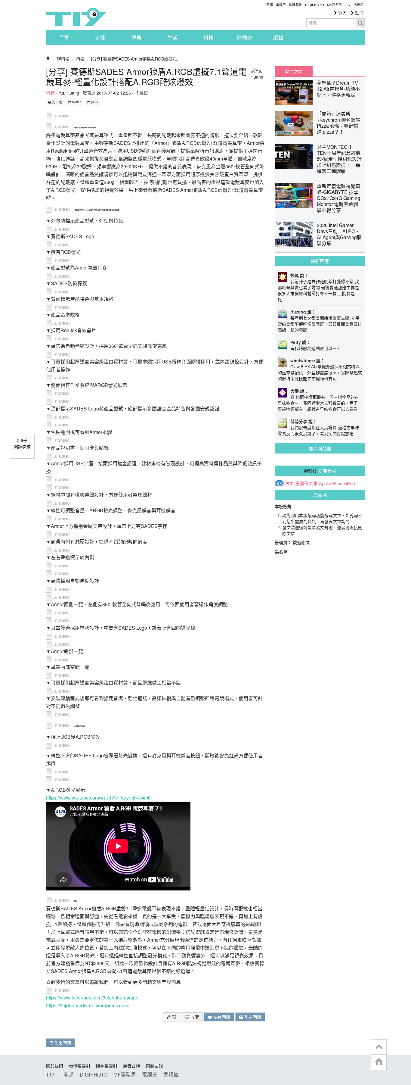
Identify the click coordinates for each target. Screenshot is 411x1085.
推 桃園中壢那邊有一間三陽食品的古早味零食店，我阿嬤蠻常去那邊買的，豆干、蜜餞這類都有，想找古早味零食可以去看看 (320, 403)
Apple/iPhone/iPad (337, 483)
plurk (94, 102)
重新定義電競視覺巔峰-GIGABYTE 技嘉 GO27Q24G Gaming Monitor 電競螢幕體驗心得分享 (338, 198)
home (378, 1062)
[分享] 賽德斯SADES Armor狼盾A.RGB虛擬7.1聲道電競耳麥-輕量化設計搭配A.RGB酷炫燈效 (146, 76)
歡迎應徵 (301, 542)
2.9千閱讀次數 (22, 443)
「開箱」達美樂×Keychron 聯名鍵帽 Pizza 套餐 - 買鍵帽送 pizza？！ (338, 122)
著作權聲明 (79, 1065)
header (378, 1047)
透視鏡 (358, 4)
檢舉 (143, 93)
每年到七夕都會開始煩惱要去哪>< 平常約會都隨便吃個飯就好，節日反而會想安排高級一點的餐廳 (320, 324)
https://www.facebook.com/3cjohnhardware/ (92, 997)
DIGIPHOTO (314, 4)
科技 (208, 37)
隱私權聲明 (106, 1065)
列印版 (56, 102)
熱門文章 (293, 71)
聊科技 (63, 59)
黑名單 (281, 551)
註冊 (358, 13)
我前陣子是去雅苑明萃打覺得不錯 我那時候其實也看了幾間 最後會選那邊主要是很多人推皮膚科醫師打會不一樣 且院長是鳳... (318, 290)
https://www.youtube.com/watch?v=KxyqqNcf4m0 (98, 797)
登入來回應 (60, 1043)
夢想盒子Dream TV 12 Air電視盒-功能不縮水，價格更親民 (338, 88)
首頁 (64, 37)
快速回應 (221, 1017)
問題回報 (154, 1065)
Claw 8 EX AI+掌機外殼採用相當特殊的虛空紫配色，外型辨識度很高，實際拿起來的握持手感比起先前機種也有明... (320, 372)
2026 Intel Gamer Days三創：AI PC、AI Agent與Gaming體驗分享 (339, 234)
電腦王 (281, 4)
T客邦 (268, 4)
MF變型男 (334, 4)
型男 (136, 37)
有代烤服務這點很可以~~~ (315, 348)
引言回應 (252, 1017)
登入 (342, 13)
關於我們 (54, 1065)
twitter (76, 102)
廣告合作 (131, 1065)
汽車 (289, 483)
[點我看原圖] (60, 115)
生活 (172, 37)
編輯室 (281, 37)
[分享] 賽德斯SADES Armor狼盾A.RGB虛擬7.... (135, 59)
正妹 (100, 37)
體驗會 (244, 37)
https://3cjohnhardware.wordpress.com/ (87, 1005)
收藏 (194, 1017)
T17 (76, 17)
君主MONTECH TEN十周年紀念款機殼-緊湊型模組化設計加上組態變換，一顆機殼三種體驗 (339, 158)
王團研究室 (306, 483)
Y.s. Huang (69, 93)
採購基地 (295, 4)
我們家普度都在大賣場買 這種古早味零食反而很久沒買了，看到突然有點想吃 (318, 430)
